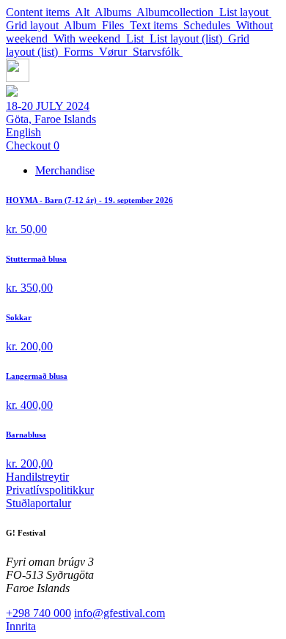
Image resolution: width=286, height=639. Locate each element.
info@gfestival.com (119, 613)
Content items (40, 12)
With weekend (90, 38)
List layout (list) (189, 38)
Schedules (209, 25)
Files (116, 25)
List (138, 38)
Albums (115, 12)
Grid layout (35, 25)
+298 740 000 (38, 613)
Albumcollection (177, 12)
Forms (81, 51)
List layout (245, 12)
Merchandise (65, 170)
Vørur (116, 51)
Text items (156, 25)
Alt (85, 12)
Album (83, 25)
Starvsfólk (158, 51)
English (23, 132)
